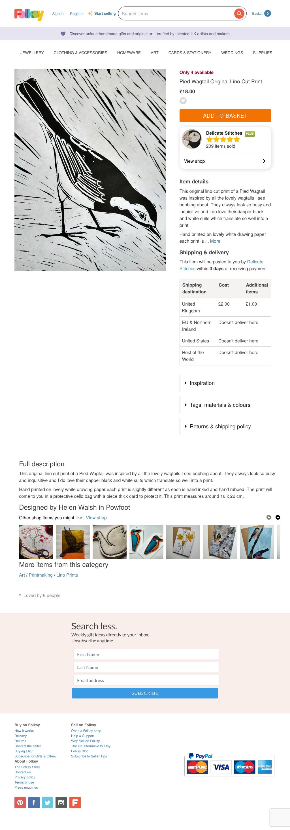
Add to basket (225, 115)
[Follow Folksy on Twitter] (47, 802)
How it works (24, 730)
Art (22, 574)
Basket (260, 13)
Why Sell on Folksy (85, 740)
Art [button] (155, 52)
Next (278, 517)
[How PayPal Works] (229, 778)
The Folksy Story (27, 767)
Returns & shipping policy (220, 426)
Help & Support (82, 735)
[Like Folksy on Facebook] (34, 802)
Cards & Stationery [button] (190, 52)
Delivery (20, 735)
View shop (96, 517)
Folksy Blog (80, 751)
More (215, 241)
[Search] (239, 14)
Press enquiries (26, 787)
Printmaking (40, 574)
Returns (20, 740)
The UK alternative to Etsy (90, 746)
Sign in (57, 13)
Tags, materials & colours (220, 404)
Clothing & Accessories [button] (80, 52)
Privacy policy (24, 777)
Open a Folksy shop (86, 730)
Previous (268, 517)
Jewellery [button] (32, 52)
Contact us (22, 772)
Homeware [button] (129, 52)
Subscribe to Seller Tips (89, 756)
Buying (23, 751)
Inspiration (202, 383)
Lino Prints (67, 574)
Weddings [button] (232, 52)
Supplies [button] (262, 52)
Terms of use (24, 782)
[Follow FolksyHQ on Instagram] (61, 802)
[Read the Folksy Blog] (75, 802)
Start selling (105, 13)
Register (77, 13)
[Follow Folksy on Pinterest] (20, 802)
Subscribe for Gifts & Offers (35, 756)
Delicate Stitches (224, 133)
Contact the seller (27, 746)
